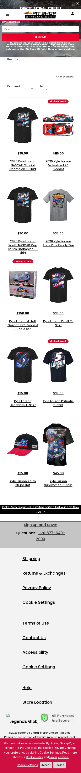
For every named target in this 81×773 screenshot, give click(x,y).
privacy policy (64, 48)
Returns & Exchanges (44, 573)
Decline (59, 765)
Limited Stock (58, 101)
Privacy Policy (36, 588)
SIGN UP (40, 37)
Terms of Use (35, 623)
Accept (46, 765)
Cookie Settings (38, 602)
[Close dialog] (77, 3)
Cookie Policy (34, 757)
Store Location (37, 702)
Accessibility (35, 652)
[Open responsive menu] (7, 14)
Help (27, 688)
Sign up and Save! (40, 524)
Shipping (31, 558)
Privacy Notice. (59, 757)
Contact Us (34, 638)
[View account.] (73, 14)
